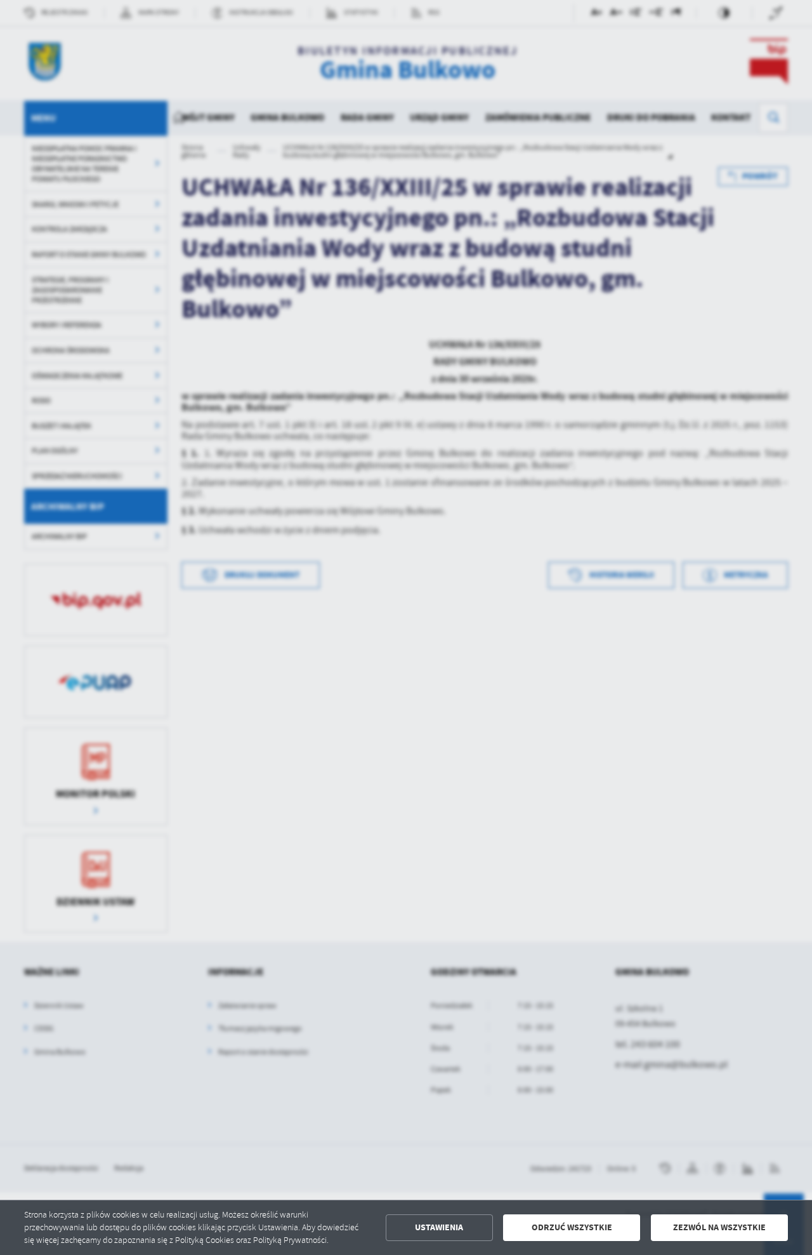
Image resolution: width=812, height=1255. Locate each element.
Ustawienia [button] (439, 1227)
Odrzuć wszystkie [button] (572, 1227)
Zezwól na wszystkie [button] (719, 1227)
